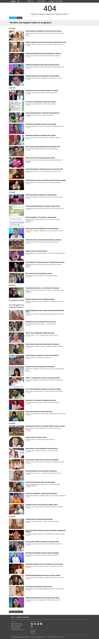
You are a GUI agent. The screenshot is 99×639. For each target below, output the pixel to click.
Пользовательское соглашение (56, 637)
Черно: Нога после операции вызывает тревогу (40, 157)
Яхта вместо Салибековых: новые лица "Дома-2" (41, 101)
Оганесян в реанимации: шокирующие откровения (41, 493)
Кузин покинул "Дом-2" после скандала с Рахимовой (42, 459)
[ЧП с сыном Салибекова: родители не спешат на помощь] (16, 394)
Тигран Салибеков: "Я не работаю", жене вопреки (41, 217)
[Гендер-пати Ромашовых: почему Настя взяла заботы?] (16, 117)
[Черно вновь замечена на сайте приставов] (16, 416)
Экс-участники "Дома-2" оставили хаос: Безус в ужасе (42, 541)
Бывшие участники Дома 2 (18, 629)
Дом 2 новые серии (16, 626)
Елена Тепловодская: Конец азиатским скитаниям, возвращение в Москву (46, 531)
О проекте (33, 630)
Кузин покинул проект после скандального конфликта (42, 344)
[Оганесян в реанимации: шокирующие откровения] (16, 498)
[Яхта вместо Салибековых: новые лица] (16, 106)
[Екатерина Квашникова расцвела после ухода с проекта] (16, 580)
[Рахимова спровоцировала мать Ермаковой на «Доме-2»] (16, 58)
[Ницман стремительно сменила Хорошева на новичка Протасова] (16, 47)
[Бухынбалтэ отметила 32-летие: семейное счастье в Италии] (16, 569)
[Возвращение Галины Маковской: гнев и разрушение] (16, 233)
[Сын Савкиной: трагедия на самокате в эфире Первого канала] (16, 267)
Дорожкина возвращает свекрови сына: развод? (41, 135)
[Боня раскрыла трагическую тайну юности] (16, 591)
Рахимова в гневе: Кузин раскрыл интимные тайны (42, 504)
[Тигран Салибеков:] (16, 222)
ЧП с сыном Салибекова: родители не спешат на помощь (43, 389)
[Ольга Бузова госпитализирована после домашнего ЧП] (16, 151)
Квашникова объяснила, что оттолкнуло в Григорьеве (42, 288)
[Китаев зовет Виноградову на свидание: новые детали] (16, 211)
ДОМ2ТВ (15, 1)
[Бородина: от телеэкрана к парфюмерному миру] (16, 405)
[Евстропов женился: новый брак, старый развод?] (16, 199)
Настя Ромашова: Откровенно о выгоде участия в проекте (44, 31)
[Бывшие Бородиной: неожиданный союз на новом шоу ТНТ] (16, 174)
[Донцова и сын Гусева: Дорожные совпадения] (16, 371)
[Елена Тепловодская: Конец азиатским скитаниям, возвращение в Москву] (16, 535)
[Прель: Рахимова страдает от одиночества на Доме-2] (16, 360)
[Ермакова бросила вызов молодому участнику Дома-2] (16, 80)
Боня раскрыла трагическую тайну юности (39, 586)
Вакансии (33, 631)
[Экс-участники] (16, 546)
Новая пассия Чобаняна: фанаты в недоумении (40, 482)
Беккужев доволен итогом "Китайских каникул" (40, 299)
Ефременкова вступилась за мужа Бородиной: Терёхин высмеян (46, 180)
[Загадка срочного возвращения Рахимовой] (16, 524)
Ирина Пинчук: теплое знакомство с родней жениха (42, 448)
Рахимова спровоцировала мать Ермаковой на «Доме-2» (43, 53)
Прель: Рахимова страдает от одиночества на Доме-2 (42, 355)
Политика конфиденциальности (39, 637)
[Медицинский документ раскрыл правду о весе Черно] (16, 602)
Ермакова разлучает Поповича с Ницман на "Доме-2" (42, 90)
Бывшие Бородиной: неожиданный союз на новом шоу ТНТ (44, 169)
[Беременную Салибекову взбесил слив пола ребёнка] (16, 557)
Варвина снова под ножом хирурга (36, 251)
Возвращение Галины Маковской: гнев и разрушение (42, 228)
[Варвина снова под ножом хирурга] (16, 256)
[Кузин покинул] (16, 464)
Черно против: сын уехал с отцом (36, 437)
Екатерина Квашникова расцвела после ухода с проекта (43, 575)
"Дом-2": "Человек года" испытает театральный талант (43, 377)
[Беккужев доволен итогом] (16, 304)
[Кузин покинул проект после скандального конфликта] (16, 349)
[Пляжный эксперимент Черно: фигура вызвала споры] (16, 69)
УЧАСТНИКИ (41, 1)
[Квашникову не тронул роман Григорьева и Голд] (16, 326)
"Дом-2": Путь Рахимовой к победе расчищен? (40, 332)
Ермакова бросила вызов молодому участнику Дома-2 (42, 76)
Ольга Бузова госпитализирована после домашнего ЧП (43, 146)
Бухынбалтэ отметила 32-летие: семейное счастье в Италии (44, 564)
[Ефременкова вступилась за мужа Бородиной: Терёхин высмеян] (16, 185)
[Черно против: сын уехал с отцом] (16, 442)
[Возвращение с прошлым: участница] (16, 431)
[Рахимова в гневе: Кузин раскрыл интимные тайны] (16, 509)
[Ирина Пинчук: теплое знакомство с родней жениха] (16, 453)
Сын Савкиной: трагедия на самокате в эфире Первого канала (45, 262)
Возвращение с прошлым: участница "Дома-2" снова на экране (45, 426)
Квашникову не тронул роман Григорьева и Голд (41, 321)
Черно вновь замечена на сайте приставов (39, 411)
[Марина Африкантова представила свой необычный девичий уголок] (16, 315)
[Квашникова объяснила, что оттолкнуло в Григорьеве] (16, 293)
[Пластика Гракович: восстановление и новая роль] (16, 475)
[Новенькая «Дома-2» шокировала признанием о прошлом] (16, 244)
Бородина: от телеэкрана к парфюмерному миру (41, 400)
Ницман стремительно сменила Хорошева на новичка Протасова (46, 42)
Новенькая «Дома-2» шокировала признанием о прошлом (43, 239)
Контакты (33, 633)
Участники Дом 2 (15, 628)
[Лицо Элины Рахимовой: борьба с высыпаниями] (16, 129)
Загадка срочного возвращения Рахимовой (39, 519)
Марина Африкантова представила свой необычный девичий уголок (45, 311)
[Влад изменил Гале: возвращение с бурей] (16, 278)
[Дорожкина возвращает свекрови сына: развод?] (16, 140)
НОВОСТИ (30, 1)
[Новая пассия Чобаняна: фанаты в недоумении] (16, 487)
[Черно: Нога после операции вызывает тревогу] (16, 162)
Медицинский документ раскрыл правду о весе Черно (42, 597)
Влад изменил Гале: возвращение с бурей (39, 273)
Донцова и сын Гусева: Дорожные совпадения (40, 366)
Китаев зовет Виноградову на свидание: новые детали (43, 206)
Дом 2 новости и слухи (16, 611)
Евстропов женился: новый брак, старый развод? (41, 194)
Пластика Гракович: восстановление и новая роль (41, 471)
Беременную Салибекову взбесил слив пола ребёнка (42, 552)
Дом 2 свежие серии (16, 623)
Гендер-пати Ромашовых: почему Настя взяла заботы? (43, 113)
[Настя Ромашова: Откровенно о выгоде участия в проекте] (16, 36)
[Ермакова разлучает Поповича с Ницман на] (16, 95)
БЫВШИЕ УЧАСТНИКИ (55, 1)
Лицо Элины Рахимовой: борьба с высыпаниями (41, 124)
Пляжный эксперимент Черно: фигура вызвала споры (42, 64)
